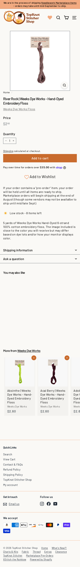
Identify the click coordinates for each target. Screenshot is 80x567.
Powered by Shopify (41, 559)
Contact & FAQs (13, 464)
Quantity (9, 134)
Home (6, 92)
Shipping (8, 151)
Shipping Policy (13, 474)
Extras (48, 551)
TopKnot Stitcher (12, 555)
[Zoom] (64, 85)
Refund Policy (11, 469)
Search (7, 454)
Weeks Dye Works (28, 351)
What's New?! (59, 547)
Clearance (61, 551)
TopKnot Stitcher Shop (17, 479)
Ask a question (13, 259)
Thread (37, 551)
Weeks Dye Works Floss (19, 109)
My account (10, 484)
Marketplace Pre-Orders (39, 555)
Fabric (25, 551)
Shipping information (18, 250)
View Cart (9, 459)
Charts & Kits (10, 551)
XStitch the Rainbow (14, 559)
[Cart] (66, 17)
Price (7, 118)
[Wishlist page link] (50, 17)
